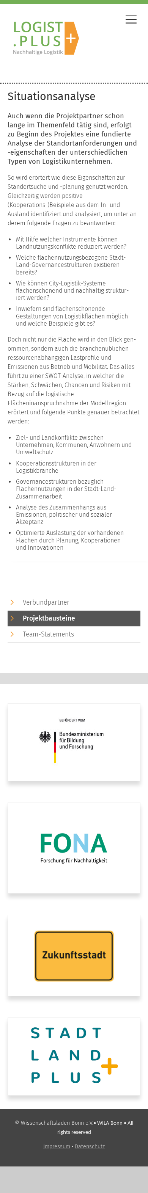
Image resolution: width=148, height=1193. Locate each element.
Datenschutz (90, 1146)
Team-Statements (48, 634)
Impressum (56, 1146)
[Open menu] (131, 20)
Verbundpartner (46, 603)
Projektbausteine (49, 618)
